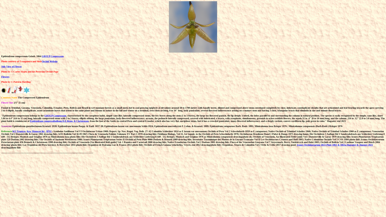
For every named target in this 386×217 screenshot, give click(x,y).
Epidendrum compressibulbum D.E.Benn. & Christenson (59, 121)
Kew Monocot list (36, 131)
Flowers (5, 76)
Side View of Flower (11, 66)
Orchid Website (50, 61)
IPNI (49, 131)
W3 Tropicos (18, 131)
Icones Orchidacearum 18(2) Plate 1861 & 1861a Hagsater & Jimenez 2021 (335, 145)
